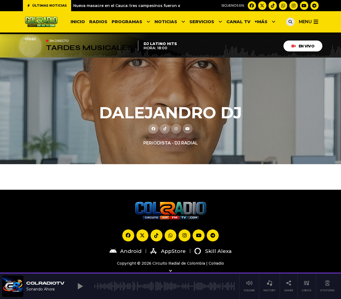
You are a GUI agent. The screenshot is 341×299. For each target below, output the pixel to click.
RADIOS (98, 21)
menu (305, 21)
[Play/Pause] (80, 286)
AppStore (173, 251)
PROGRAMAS (127, 21)
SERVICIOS (201, 21)
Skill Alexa (218, 251)
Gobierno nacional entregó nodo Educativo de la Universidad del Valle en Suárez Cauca (160, 5)
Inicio (78, 21)
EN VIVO (306, 46)
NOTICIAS (166, 21)
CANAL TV (238, 21)
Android (130, 251)
